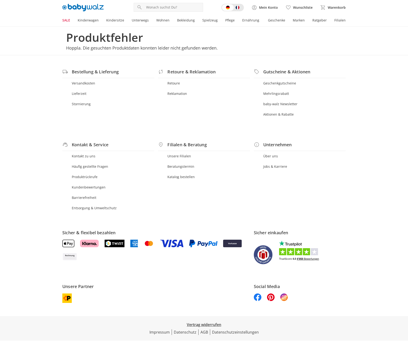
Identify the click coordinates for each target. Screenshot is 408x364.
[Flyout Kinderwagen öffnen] (100, 21)
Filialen (340, 20)
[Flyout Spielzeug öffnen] (219, 21)
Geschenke (276, 20)
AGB (204, 332)
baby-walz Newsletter (280, 104)
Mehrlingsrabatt (276, 93)
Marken (299, 20)
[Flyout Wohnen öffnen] (171, 21)
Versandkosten (83, 83)
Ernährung (250, 20)
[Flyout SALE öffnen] (72, 21)
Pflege (230, 20)
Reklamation (177, 93)
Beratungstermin (180, 166)
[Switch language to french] (232, 7)
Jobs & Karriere (275, 166)
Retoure (173, 83)
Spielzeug (210, 20)
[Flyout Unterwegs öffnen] (151, 21)
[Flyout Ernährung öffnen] (261, 21)
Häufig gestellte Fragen (90, 166)
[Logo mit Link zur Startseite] (83, 7)
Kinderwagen (88, 20)
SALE (66, 20)
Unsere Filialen (179, 156)
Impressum (159, 332)
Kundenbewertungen (89, 187)
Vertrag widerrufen (204, 324)
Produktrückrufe (85, 177)
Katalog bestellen (181, 177)
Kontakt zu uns (83, 156)
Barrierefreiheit (84, 197)
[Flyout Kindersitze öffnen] (126, 21)
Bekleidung (186, 20)
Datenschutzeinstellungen (235, 332)
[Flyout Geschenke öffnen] (287, 21)
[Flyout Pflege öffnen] (236, 21)
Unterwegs (140, 20)
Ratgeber (319, 20)
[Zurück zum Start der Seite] (402, 330)
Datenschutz (185, 332)
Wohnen (163, 20)
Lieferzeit (79, 93)
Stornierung (81, 104)
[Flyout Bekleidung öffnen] (197, 21)
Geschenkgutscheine (279, 83)
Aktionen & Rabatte (278, 114)
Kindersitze (115, 20)
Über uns (270, 156)
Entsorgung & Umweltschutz (94, 208)
